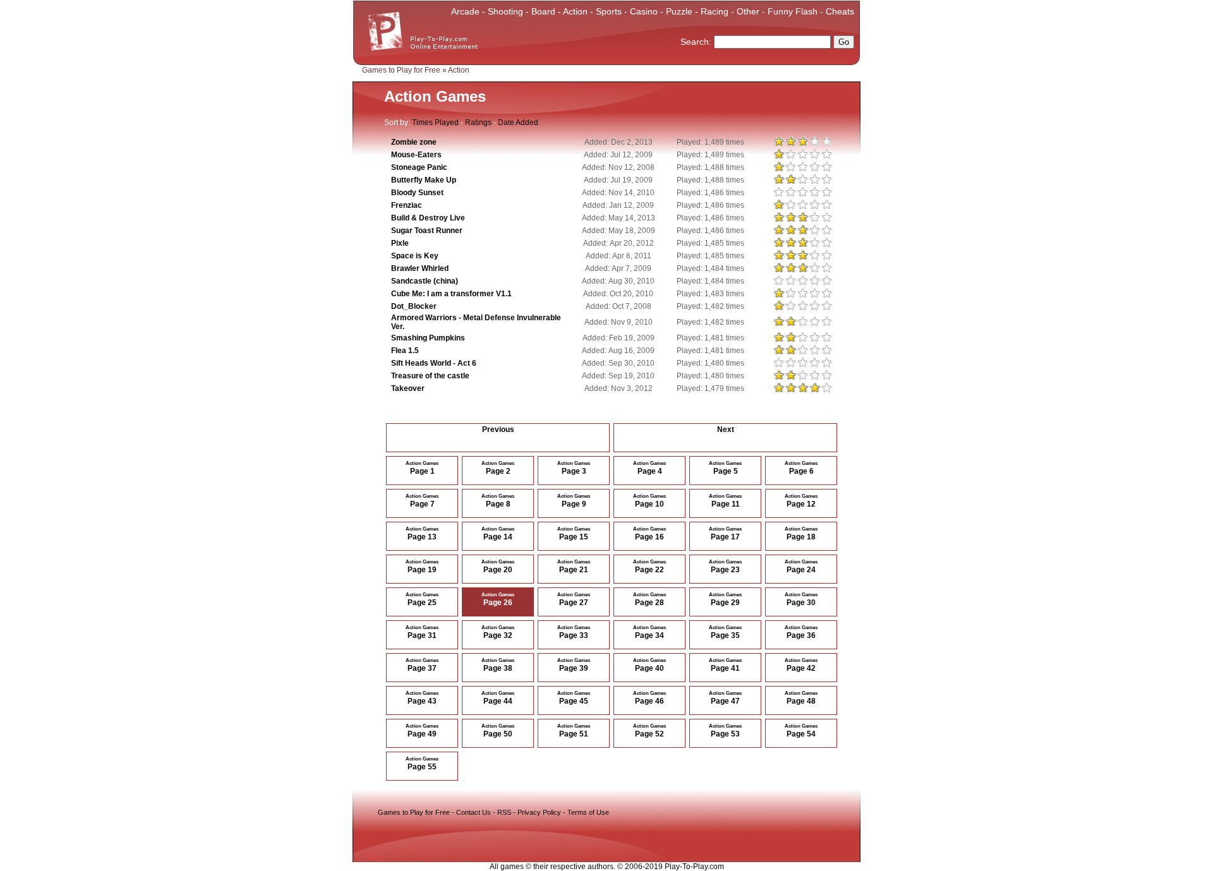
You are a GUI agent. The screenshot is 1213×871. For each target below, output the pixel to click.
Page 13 (422, 533)
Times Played (435, 122)
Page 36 (801, 632)
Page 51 (573, 730)
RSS (504, 812)
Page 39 (573, 665)
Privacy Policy (539, 812)
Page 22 (649, 566)
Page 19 (422, 566)
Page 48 (801, 698)
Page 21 (573, 566)
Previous (498, 429)
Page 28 (649, 599)
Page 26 (497, 599)
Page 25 (422, 599)
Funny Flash (793, 11)
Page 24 (801, 566)
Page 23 (725, 566)
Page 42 (801, 665)
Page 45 (573, 698)
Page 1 (422, 468)
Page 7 (422, 500)
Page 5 (725, 468)
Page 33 (573, 632)
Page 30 (801, 599)
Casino (644, 11)
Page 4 (649, 468)
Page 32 (497, 632)
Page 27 (573, 599)
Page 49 (422, 730)
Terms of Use (588, 812)
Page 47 (725, 698)
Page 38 (497, 665)
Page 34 (649, 632)
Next (725, 429)
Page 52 (649, 730)
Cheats (840, 11)
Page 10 (649, 500)
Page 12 (801, 500)
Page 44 (497, 698)
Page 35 (725, 632)
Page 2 (497, 468)
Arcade (465, 11)
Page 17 (725, 533)
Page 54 (801, 730)
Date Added (518, 122)
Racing (714, 11)
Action (575, 11)
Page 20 (497, 566)
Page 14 (497, 533)
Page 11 (725, 500)
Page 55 (422, 763)
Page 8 (497, 500)
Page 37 (422, 665)
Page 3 (573, 468)
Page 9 (573, 500)
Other (748, 11)
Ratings (478, 122)
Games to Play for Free (401, 70)
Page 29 (725, 599)
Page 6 (801, 468)
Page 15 (573, 533)
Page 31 (422, 632)
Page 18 (801, 533)
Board (543, 11)
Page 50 (497, 730)
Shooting (505, 11)
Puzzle (679, 11)
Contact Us (473, 812)
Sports (609, 11)
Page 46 (649, 698)
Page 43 (422, 698)
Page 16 (649, 533)
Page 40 (649, 665)
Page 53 (725, 730)
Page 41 (725, 665)
